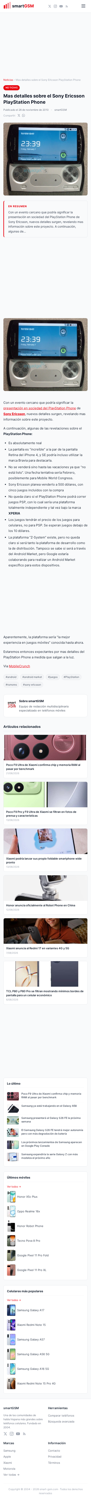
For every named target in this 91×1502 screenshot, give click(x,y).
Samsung (9, 1450)
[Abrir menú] (83, 6)
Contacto (54, 1450)
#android (11, 677)
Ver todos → (14, 1186)
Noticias (8, 79)
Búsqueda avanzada (61, 1421)
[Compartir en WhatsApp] (23, 115)
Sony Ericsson (14, 414)
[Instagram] (55, 6)
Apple (7, 1456)
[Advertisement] (45, 277)
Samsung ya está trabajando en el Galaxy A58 (49, 1105)
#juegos (53, 677)
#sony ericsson (32, 684)
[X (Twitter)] (49, 6)
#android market (32, 677)
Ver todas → (11, 1474)
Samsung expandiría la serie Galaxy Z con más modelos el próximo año (49, 1156)
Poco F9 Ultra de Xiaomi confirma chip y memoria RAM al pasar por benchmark (51, 1095)
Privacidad (54, 1456)
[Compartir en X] (18, 115)
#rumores (11, 684)
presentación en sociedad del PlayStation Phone (39, 408)
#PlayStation (71, 677)
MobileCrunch (19, 666)
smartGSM (60, 109)
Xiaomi (7, 1462)
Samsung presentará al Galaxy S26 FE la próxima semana (51, 1119)
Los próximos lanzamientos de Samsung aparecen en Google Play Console (51, 1144)
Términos (54, 1462)
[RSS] (66, 6)
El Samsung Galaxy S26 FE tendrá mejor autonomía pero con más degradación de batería (52, 1131)
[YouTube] (61, 6)
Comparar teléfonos (61, 1415)
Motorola (9, 1468)
